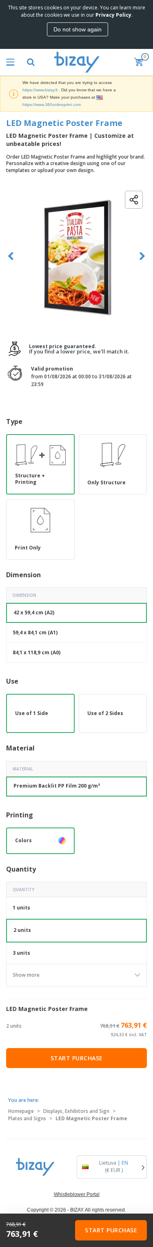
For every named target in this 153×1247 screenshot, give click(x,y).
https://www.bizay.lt (40, 90)
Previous (11, 256)
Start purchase (77, 1058)
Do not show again (77, 29)
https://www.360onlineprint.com (51, 104)
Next (142, 256)
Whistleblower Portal (77, 1194)
